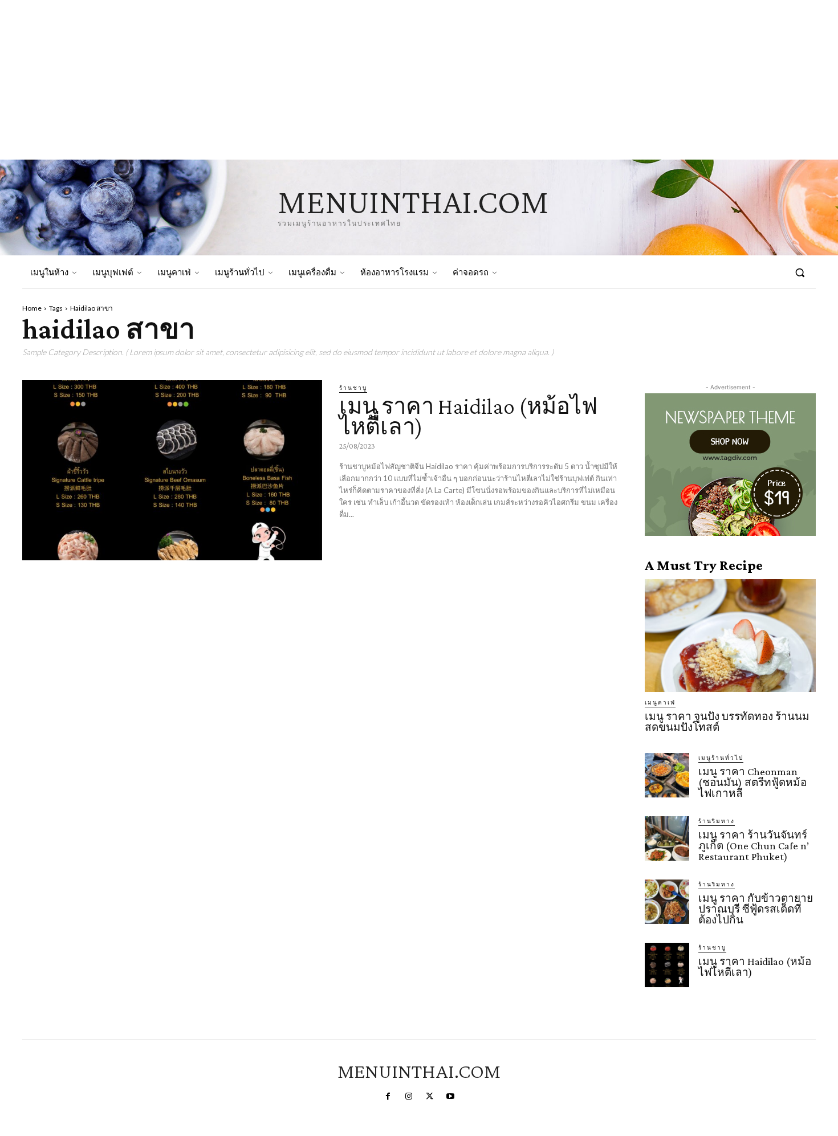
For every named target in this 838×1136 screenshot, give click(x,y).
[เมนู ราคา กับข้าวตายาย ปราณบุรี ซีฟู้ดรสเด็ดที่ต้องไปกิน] (667, 902)
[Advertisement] (342, 80)
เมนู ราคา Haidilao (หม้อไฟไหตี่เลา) (468, 416)
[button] (800, 272)
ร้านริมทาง (716, 820)
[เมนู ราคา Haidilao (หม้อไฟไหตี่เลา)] (172, 470)
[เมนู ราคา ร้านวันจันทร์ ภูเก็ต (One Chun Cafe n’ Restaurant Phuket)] (667, 838)
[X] (429, 1096)
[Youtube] (450, 1096)
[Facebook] (387, 1096)
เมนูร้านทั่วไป (720, 757)
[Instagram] (408, 1096)
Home (32, 308)
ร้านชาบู (353, 387)
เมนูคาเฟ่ (660, 702)
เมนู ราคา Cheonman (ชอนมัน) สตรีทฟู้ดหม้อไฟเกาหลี (752, 782)
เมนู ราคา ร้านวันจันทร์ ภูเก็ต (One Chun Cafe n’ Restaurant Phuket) (753, 845)
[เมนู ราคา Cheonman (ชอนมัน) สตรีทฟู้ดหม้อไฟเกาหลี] (667, 775)
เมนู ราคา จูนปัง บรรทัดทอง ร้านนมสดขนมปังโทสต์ (727, 721)
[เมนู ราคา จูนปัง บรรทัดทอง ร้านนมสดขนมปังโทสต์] (730, 635)
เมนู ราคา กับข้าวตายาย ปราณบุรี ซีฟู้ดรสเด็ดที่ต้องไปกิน (755, 909)
